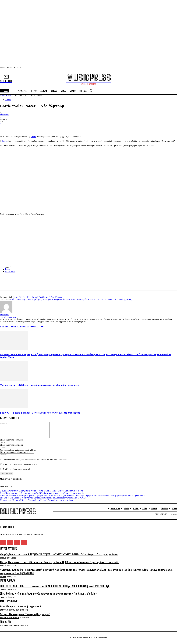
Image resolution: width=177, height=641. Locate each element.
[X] (13, 128)
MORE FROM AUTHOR (32, 327)
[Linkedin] (23, 128)
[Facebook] (4, 128)
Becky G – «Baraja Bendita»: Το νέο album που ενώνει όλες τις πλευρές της (40, 412)
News (2, 597)
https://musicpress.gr (8, 317)
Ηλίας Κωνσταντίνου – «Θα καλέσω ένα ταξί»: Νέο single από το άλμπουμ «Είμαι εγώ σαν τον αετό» (42, 493)
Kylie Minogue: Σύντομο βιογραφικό (20, 606)
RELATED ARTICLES (10, 327)
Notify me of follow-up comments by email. (21, 464)
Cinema (3, 589)
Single (3, 558)
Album (8, 95)
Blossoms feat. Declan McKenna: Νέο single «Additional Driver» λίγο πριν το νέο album (36, 500)
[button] (91, 91)
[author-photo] (6, 312)
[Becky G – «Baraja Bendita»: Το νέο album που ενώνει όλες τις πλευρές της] (14, 408)
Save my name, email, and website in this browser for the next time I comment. (35, 460)
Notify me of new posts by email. (16, 469)
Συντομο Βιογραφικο (9, 610)
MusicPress (4, 115)
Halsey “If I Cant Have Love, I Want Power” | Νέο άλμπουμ (37, 297)
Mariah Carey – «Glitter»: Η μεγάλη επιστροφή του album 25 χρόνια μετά (39, 385)
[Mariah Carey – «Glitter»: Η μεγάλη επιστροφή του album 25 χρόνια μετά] (14, 380)
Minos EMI (10, 271)
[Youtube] (24, 542)
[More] (32, 128)
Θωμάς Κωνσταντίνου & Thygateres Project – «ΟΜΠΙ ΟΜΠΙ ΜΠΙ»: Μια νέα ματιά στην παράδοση (41, 491)
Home (2, 95)
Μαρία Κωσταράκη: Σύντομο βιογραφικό (25, 614)
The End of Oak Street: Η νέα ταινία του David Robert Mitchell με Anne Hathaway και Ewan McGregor (43, 498)
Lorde (4, 141)
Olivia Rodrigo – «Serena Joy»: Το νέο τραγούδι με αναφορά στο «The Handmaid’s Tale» (48, 593)
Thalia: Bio (5, 621)
